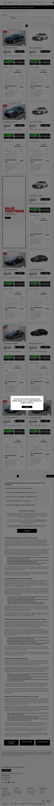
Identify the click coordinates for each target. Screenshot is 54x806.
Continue (27, 406)
